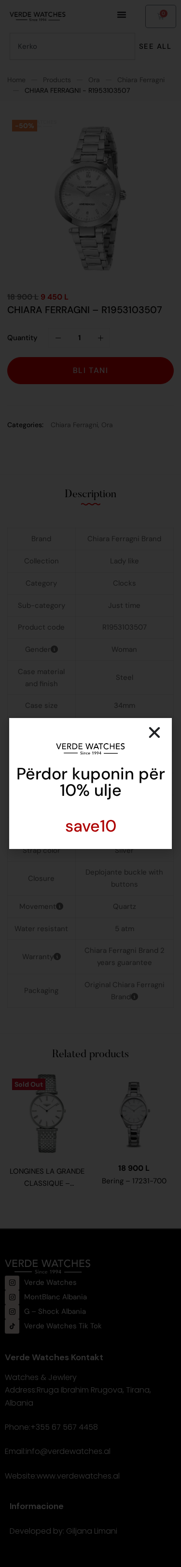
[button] (154, 732)
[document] (90, 783)
